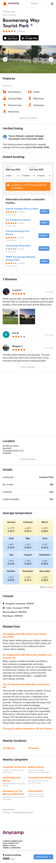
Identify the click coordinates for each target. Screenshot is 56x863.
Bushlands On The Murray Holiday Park (13, 792)
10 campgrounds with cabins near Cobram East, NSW (24, 635)
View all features (28, 118)
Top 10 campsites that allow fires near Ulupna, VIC (26, 685)
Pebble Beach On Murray (12, 779)
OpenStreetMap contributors (22, 812)
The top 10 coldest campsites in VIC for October (27, 728)
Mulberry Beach (36, 767)
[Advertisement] (28, 404)
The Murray (12, 15)
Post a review (28, 367)
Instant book (42, 857)
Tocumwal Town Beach (40, 777)
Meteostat (49, 587)
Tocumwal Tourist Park (14, 767)
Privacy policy (9, 846)
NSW (5, 15)
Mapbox (7, 812)
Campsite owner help (13, 841)
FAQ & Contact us (11, 843)
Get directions (28, 459)
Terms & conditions (12, 848)
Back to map (10, 12)
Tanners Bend (35, 791)
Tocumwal (33, 748)
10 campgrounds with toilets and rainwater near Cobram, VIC (27, 656)
